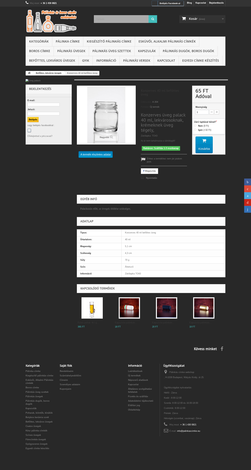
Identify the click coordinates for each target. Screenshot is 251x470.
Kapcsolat (201, 3)
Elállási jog (134, 405)
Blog (189, 3)
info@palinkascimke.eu (188, 431)
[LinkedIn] (247, 209)
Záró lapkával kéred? (205, 121)
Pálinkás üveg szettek (111, 51)
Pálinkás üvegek (71, 51)
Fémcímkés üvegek (36, 439)
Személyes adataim (70, 384)
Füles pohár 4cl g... (88, 322)
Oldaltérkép (134, 409)
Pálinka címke (68, 41)
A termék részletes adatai (95, 154)
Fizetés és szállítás (138, 396)
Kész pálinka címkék (36, 430)
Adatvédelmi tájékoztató (140, 401)
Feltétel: (145, 107)
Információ (106, 60)
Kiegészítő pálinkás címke (109, 41)
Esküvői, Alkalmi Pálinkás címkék (167, 41)
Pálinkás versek (136, 60)
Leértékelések (135, 371)
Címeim (64, 380)
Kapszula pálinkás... (126, 322)
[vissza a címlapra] (29, 73)
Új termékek (134, 375)
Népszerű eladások (138, 380)
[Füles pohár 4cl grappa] (92, 308)
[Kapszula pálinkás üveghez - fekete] (166, 308)
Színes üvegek (33, 435)
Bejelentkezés (216, 3)
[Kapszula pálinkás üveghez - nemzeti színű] (129, 308)
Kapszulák (147, 51)
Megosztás (150, 171)
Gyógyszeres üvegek (36, 444)
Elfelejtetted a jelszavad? (39, 136)
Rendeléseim (66, 371)
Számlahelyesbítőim (70, 375)
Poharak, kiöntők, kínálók (39, 413)
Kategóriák (39, 41)
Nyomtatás (151, 178)
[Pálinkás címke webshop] (57, 20)
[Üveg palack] (49, 80)
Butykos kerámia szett (37, 417)
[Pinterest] (247, 202)
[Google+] (247, 188)
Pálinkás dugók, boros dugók (188, 51)
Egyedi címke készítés (200, 60)
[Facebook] (29, 130)
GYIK (85, 60)
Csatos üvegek (33, 426)
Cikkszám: (146, 102)
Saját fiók (66, 365)
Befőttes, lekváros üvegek (52, 60)
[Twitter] (247, 195)
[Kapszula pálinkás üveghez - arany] (203, 308)
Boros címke (39, 51)
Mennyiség (201, 107)
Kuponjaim (65, 389)
